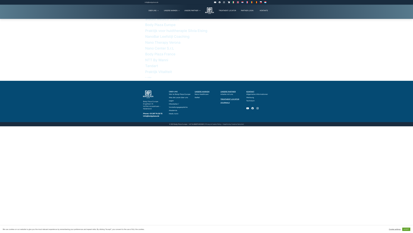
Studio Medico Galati (162, 19)
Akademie (173, 110)
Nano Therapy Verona (162, 42)
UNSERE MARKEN (170, 11)
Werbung (250, 97)
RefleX (197, 97)
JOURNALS (225, 103)
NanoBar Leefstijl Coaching (167, 36)
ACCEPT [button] (406, 229)
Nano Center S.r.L (159, 48)
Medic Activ (173, 114)
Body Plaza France (160, 54)
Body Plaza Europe (160, 25)
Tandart (151, 66)
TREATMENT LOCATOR (229, 99)
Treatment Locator (227, 11)
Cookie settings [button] (395, 229)
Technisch (250, 101)
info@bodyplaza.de (151, 2)
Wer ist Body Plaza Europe (179, 94)
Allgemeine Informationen (257, 94)
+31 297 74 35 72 (155, 114)
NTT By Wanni (156, 60)
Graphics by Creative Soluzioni (233, 124)
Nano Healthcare (201, 94)
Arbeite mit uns (226, 94)
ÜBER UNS (152, 11)
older (148, 77)
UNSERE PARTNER (191, 11)
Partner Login (247, 11)
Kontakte (264, 11)
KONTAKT (250, 92)
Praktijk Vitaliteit (158, 72)
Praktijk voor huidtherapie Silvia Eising (176, 31)
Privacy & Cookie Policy (213, 124)
